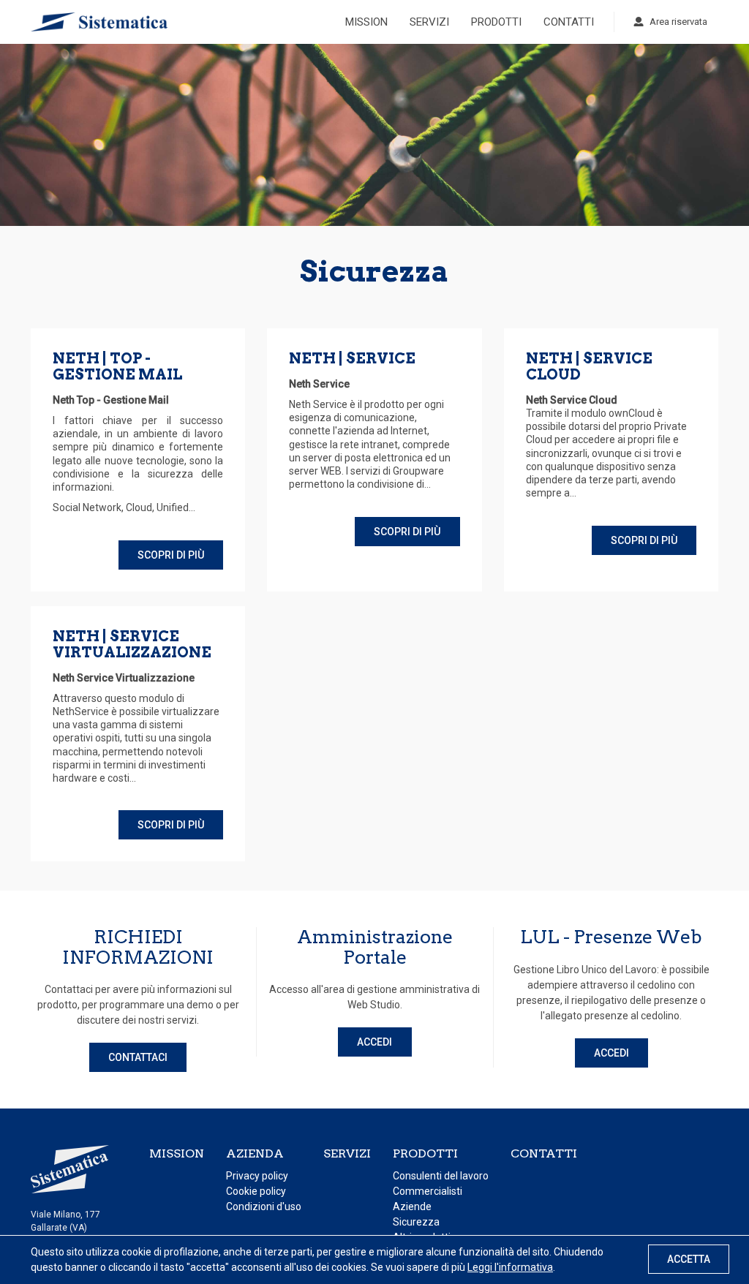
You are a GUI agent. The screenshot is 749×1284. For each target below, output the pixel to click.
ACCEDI (374, 1042)
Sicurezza (416, 1222)
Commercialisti (427, 1191)
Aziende (412, 1206)
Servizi (429, 22)
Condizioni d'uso (263, 1206)
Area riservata (678, 21)
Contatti (568, 22)
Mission (366, 22)
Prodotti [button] (496, 22)
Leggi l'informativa (510, 1267)
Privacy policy (257, 1176)
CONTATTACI (138, 1057)
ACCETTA (688, 1259)
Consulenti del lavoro (441, 1176)
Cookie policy (256, 1191)
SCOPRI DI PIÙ (171, 555)
